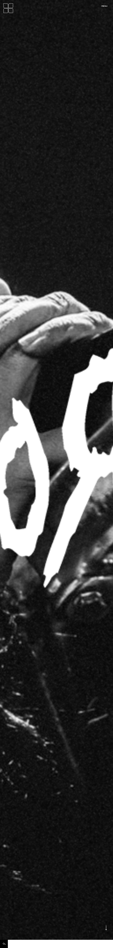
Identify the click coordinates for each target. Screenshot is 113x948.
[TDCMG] (8, 8)
